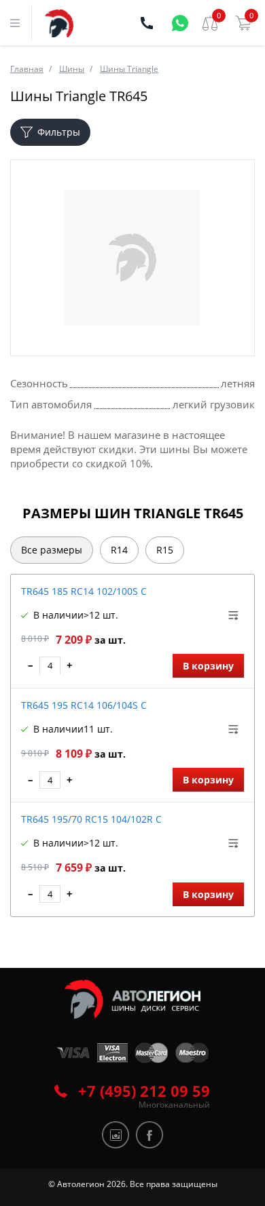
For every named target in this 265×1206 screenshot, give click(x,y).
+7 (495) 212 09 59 (144, 1090)
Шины (71, 69)
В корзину (208, 665)
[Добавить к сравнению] (234, 615)
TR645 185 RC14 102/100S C (84, 591)
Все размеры (51, 549)
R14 (119, 549)
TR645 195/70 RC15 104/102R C (91, 819)
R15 (164, 549)
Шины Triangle (129, 69)
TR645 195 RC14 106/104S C (84, 705)
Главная (26, 69)
